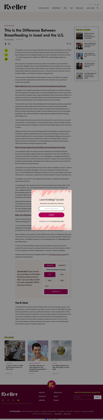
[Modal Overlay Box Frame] (51, 210)
